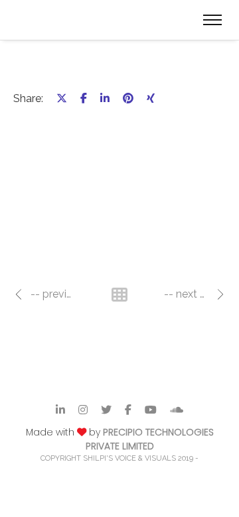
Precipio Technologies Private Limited (150, 439)
